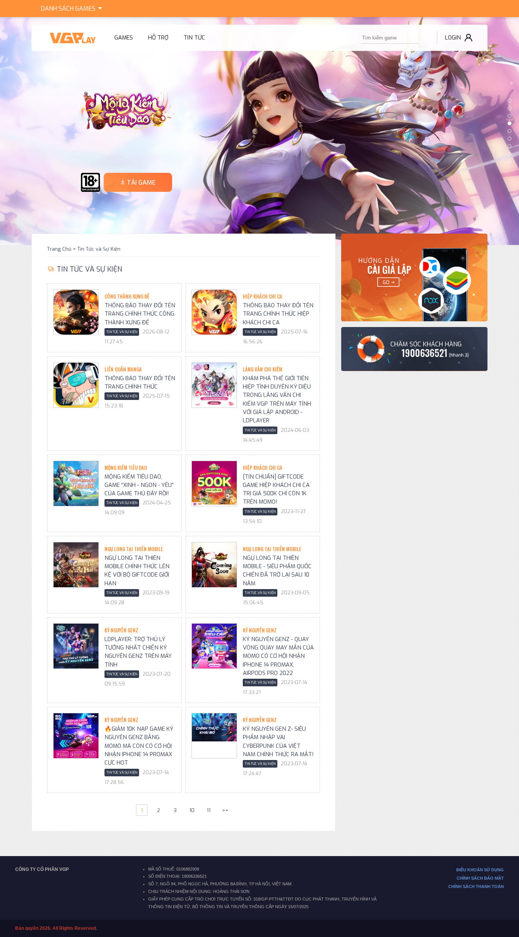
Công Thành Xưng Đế (126, 296)
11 (208, 810)
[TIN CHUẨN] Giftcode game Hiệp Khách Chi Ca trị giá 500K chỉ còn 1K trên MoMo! (276, 489)
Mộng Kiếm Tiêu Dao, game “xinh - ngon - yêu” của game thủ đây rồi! (139, 485)
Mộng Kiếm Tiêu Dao (125, 467)
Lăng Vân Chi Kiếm (262, 369)
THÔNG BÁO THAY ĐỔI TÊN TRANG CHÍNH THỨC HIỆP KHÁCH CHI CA (278, 314)
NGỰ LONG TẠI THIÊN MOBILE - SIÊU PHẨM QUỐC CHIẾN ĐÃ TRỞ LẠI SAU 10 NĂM (277, 570)
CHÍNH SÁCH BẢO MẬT (480, 878)
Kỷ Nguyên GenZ (121, 630)
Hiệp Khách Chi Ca (262, 296)
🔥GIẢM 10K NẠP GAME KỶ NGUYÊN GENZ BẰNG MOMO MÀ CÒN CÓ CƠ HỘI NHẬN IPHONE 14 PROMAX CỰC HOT (138, 745)
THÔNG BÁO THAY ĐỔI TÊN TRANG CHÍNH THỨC (139, 382)
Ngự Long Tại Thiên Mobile (133, 549)
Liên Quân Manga (123, 369)
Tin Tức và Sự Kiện (99, 249)
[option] (259, 131)
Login (453, 37)
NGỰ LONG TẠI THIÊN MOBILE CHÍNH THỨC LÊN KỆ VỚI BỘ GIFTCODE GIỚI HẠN (136, 570)
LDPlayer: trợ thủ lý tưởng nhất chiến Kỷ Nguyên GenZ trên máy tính (138, 651)
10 (192, 810)
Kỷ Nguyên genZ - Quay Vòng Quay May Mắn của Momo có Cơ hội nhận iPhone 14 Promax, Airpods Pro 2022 (278, 656)
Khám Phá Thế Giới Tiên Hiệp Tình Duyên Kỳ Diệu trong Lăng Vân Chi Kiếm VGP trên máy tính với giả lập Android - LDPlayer (277, 399)
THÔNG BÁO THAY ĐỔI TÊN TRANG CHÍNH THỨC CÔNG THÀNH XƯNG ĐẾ (139, 314)
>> (225, 810)
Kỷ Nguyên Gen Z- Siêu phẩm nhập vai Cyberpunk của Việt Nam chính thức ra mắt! (278, 741)
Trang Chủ (59, 249)
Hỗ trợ (158, 37)
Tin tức (194, 37)
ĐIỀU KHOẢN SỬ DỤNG (480, 869)
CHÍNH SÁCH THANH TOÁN (476, 886)
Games (68, 9)
